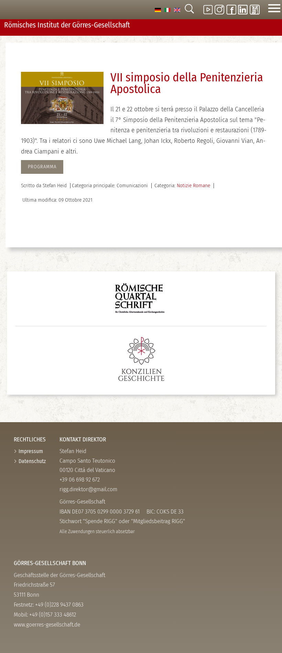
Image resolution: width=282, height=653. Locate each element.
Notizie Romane (193, 185)
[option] (158, 9)
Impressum (31, 451)
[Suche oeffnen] (189, 9)
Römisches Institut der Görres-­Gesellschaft (67, 25)
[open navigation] (274, 10)
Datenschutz (32, 461)
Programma (42, 167)
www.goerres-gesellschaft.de (47, 624)
